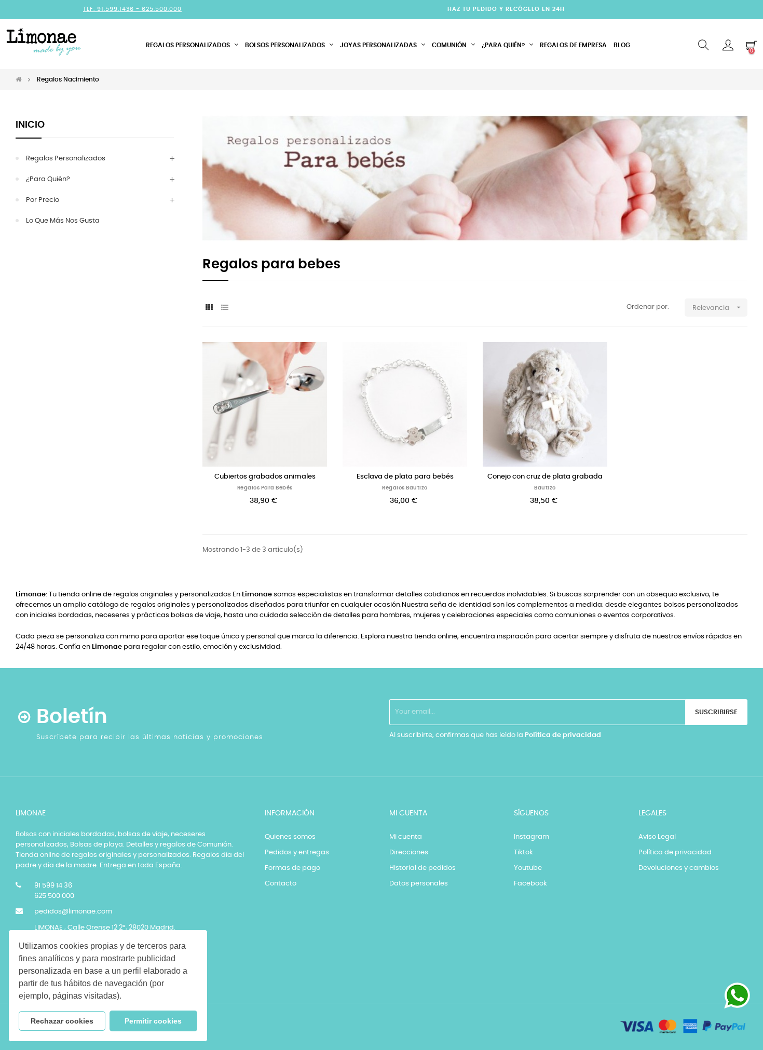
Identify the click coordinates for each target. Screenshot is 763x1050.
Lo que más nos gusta (63, 220)
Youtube (528, 868)
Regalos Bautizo (405, 487)
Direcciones (408, 852)
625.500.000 (162, 9)
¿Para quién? (48, 179)
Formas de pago (292, 868)
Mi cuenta (405, 837)
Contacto (280, 883)
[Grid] (208, 308)
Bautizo (545, 487)
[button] (125, 997)
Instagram (531, 837)
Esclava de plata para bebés (405, 476)
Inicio (30, 125)
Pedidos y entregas (297, 852)
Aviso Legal (657, 837)
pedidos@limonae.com (73, 911)
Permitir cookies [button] (153, 1021)
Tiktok (523, 852)
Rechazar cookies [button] (62, 1021)
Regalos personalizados (65, 158)
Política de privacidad (563, 735)
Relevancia (717, 307)
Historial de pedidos (422, 868)
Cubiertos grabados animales (265, 476)
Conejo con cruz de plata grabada (545, 476)
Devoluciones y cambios (678, 868)
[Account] (728, 45)
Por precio (42, 200)
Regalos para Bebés (265, 487)
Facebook (530, 883)
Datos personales (418, 883)
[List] (224, 308)
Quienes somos (290, 837)
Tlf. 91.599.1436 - (112, 9)
